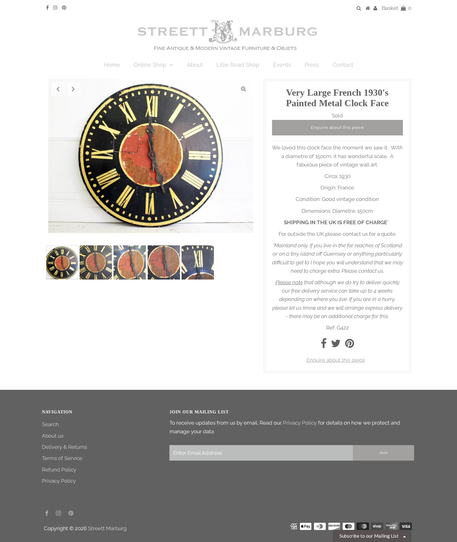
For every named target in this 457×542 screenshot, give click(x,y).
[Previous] (58, 89)
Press (312, 64)
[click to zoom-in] (243, 89)
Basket (396, 8)
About (195, 64)
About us (52, 436)
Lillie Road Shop (237, 64)
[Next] (73, 89)
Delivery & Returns (64, 447)
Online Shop (150, 64)
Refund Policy (59, 470)
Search (50, 424)
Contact (343, 64)
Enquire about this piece (337, 127)
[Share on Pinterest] (349, 345)
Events (282, 64)
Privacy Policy (59, 481)
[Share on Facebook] (323, 345)
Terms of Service (62, 458)
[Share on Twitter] (336, 345)
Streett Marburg (107, 528)
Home (112, 64)
